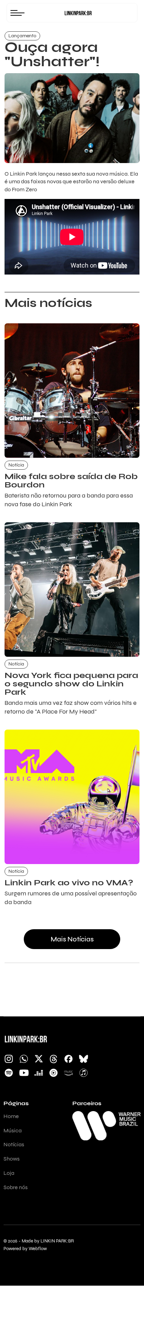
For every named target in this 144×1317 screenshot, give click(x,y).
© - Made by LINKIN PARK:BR (38, 1241)
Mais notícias (72, 939)
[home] (78, 13)
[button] (19, 13)
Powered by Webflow (25, 1249)
